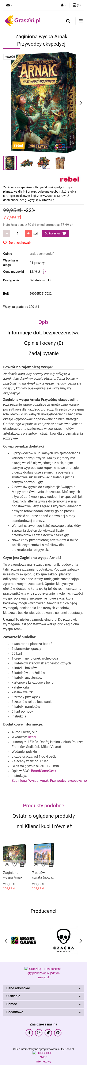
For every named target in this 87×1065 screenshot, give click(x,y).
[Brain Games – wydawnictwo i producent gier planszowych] (23, 940)
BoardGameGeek (43, 771)
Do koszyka (52, 233)
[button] (43, 988)
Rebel (32, 737)
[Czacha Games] (64, 940)
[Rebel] (69, 178)
